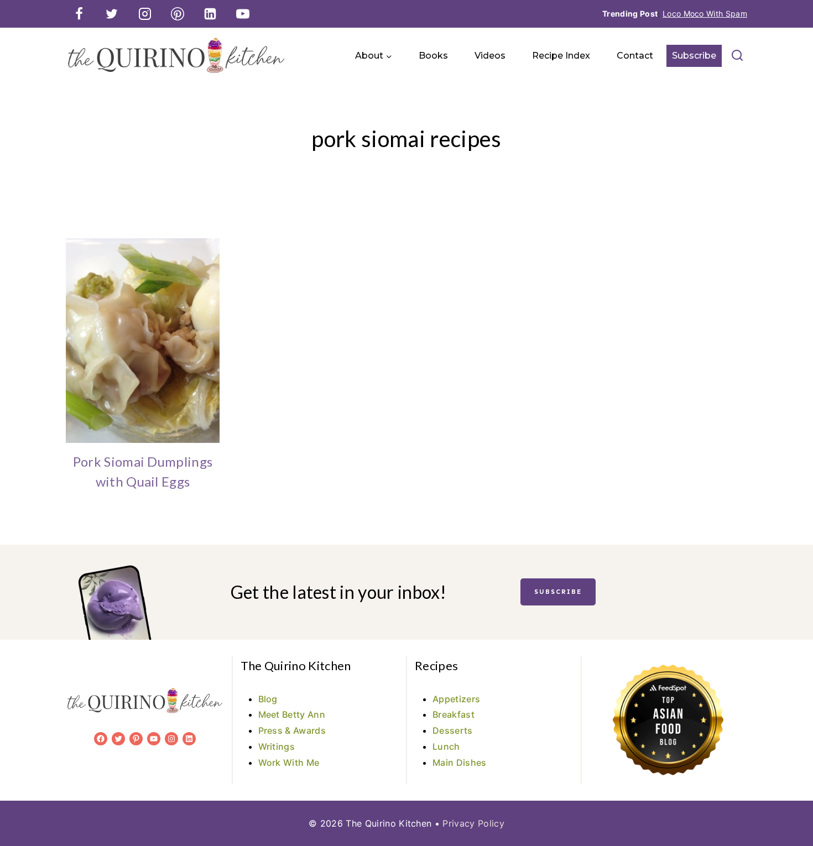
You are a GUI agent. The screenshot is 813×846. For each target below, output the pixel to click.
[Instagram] (145, 14)
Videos (490, 55)
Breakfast (453, 714)
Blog (268, 698)
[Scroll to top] (787, 804)
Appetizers (456, 698)
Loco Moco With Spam (705, 13)
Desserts (452, 730)
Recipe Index (561, 55)
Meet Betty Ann (291, 714)
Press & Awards (292, 730)
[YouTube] (243, 14)
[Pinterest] (177, 14)
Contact (635, 55)
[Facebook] (79, 14)
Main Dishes (459, 762)
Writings (276, 746)
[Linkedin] (210, 14)
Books (433, 55)
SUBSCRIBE (558, 592)
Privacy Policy (473, 823)
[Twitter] (111, 14)
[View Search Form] (737, 56)
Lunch (446, 746)
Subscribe (694, 55)
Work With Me (289, 762)
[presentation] (143, 340)
